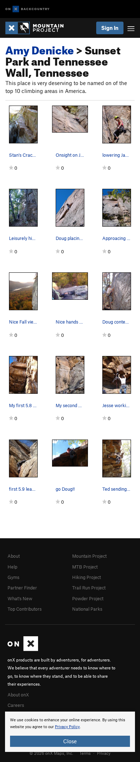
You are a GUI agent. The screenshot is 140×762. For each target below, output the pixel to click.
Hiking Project (86, 577)
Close (70, 741)
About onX (18, 695)
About (14, 556)
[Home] (38, 28)
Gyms (13, 577)
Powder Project (87, 598)
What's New (20, 598)
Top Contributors (25, 609)
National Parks (87, 609)
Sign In (109, 27)
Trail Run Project (89, 588)
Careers (16, 705)
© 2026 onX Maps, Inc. (51, 753)
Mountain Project (89, 556)
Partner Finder (22, 588)
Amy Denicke (39, 48)
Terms (85, 753)
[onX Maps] (23, 649)
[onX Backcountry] (27, 9)
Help (12, 567)
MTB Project (85, 567)
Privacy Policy (67, 727)
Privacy (104, 753)
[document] (70, 732)
